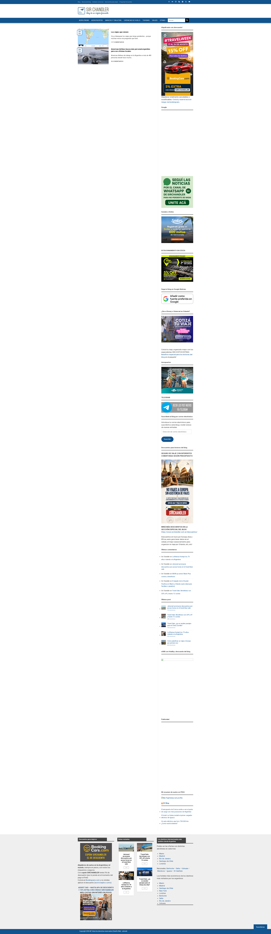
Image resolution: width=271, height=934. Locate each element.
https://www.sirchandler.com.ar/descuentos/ (179, 532)
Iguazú (169, 871)
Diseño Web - (120, 931)
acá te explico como (103, 883)
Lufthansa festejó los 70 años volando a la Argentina (175, 558)
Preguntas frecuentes (126, 2)
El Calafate (178, 871)
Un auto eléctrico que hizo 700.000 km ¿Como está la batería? (175, 822)
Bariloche (170, 868)
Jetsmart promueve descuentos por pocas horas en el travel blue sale (177, 566)
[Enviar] (187, 20)
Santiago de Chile (166, 861)
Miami (161, 854)
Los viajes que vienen (119, 32)
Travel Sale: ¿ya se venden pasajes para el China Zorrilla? (179, 624)
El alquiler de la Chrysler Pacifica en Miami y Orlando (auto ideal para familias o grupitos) (176, 583)
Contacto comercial (97, 2)
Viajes (155, 20)
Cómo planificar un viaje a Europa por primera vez (179, 642)
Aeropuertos (97, 20)
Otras (162, 20)
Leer (126, 867)
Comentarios (171, 610)
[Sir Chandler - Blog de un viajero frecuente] (93, 11)
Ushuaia (185, 868)
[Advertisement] (154, 10)
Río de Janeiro (165, 859)
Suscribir (167, 439)
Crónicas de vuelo (132, 20)
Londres (162, 864)
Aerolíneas (84, 20)
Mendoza (161, 871)
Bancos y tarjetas (113, 20)
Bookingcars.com (93, 880)
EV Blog (166, 803)
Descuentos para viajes (111, 2)
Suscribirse (260, 927)
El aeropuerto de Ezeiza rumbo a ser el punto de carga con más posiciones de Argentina (177, 810)
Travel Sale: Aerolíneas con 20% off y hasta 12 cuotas (176, 592)
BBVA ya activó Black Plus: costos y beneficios (176, 575)
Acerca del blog (86, 2)
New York (163, 891)
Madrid (162, 856)
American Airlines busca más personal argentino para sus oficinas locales (130, 50)
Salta (178, 868)
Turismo (146, 20)
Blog (79, 2)
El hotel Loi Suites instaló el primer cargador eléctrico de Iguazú (176, 816)
